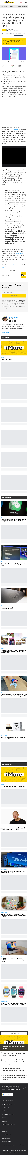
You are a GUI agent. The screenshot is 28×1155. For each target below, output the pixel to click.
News (3, 30)
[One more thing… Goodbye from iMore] (14, 1043)
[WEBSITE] (13, 321)
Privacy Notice (22, 301)
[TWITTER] (10, 321)
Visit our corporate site (14, 1089)
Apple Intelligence (22, 6)
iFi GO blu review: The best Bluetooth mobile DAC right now (14, 1069)
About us (4, 1128)
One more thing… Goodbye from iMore (14, 1047)
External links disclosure (8, 1124)
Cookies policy (5, 1111)
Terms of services (20, 300)
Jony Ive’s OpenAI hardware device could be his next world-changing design (15, 1077)
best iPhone (19, 253)
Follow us (15, 65)
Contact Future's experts (8, 1104)
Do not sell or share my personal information (13, 1145)
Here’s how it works (18, 35)
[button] (26, 2)
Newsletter (23, 66)
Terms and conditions (7, 1100)
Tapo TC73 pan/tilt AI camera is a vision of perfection (14, 1054)
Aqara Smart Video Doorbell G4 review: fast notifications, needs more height (13, 1062)
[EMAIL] (15, 321)
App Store (5, 267)
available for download (14, 265)
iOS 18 (11, 6)
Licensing (4, 1121)
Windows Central (6, 1141)
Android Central (6, 1138)
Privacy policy (5, 1107)
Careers (4, 1117)
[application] (14, 155)
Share (5, 66)
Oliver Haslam (11, 29)
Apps (3, 10)
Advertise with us (6, 1134)
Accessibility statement (8, 1114)
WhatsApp (15, 129)
